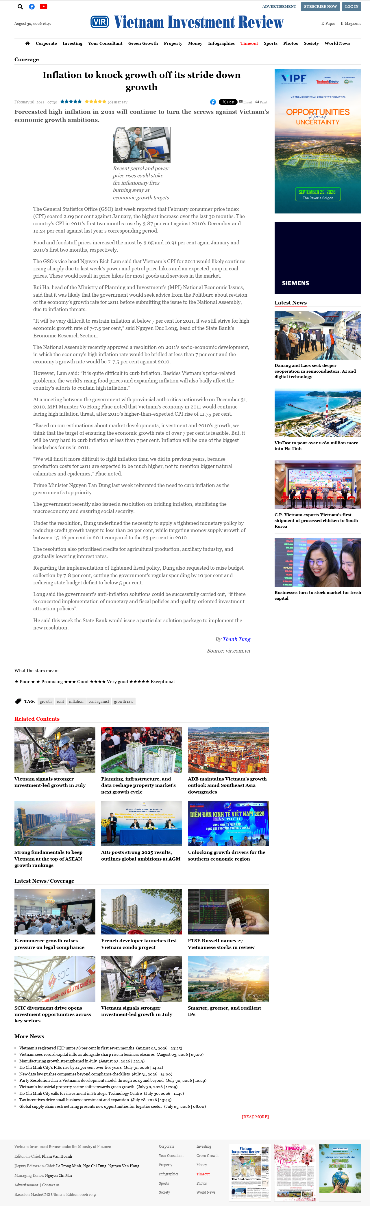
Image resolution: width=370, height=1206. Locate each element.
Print (263, 102)
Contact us (51, 1185)
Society (311, 43)
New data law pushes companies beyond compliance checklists (75, 1074)
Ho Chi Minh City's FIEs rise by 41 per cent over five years (71, 1067)
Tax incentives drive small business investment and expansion (74, 1099)
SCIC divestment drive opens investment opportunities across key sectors (52, 1014)
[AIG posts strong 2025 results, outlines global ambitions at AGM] (141, 823)
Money (195, 43)
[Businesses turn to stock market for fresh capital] (318, 562)
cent (60, 701)
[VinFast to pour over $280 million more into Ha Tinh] (318, 413)
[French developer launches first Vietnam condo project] (141, 912)
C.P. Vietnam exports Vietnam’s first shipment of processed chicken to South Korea (316, 520)
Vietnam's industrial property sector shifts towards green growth (77, 1086)
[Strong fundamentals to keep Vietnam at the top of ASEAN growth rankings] (54, 823)
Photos (290, 43)
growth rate (123, 701)
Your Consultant (105, 43)
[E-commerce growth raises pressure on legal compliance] (54, 912)
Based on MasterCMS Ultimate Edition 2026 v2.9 (55, 1194)
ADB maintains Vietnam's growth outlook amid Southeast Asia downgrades (227, 785)
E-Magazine (351, 23)
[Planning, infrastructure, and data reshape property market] (141, 750)
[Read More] (255, 1116)
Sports (271, 43)
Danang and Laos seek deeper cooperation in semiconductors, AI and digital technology (315, 371)
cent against (99, 701)
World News (337, 43)
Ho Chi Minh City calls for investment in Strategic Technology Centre (81, 1093)
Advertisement (279, 6)
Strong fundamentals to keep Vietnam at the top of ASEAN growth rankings (48, 859)
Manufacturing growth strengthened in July (58, 1061)
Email (247, 102)
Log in (351, 6)
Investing (72, 43)
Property (173, 43)
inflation (76, 701)
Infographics (221, 43)
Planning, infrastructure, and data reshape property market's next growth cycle (138, 785)
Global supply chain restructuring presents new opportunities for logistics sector (91, 1106)
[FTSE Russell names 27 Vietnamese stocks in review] (228, 912)
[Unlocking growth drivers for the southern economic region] (228, 823)
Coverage (26, 59)
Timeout (249, 43)
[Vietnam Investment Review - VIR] (188, 37)
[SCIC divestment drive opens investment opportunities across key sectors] (54, 979)
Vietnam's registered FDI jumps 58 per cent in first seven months (77, 1048)
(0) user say (117, 102)
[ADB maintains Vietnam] (228, 750)
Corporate (46, 43)
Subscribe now (320, 6)
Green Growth (143, 43)
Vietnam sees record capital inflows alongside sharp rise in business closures (87, 1054)
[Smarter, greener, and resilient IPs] (228, 979)
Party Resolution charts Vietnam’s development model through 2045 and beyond (91, 1080)
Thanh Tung (236, 638)
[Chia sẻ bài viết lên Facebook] (213, 102)
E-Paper (328, 23)
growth (46, 701)
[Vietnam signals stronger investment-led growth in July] (54, 750)
